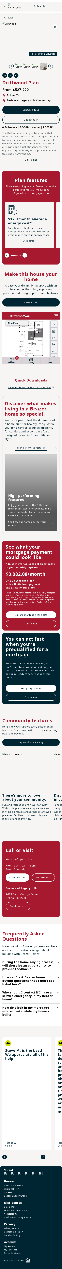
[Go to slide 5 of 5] (20, 255)
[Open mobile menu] (4, 6)
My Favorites (10, 1249)
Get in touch (31, 119)
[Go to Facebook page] (6, 1174)
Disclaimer (31, 159)
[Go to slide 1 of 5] (13, 255)
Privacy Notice (11, 1228)
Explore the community (31, 742)
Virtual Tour (31, 302)
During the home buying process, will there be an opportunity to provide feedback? (28, 965)
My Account (10, 1246)
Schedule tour (31, 109)
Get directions (18, 906)
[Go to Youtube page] (34, 1174)
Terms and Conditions (15, 1210)
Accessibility (10, 1213)
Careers (8, 1192)
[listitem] (26, 1093)
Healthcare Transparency (17, 1217)
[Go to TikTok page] (20, 1174)
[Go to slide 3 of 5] (17, 255)
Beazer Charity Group (15, 1195)
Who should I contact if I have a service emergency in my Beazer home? (27, 995)
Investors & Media (14, 1185)
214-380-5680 (43, 877)
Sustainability (11, 1188)
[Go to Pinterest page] (41, 1174)
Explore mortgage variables (31, 614)
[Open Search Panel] (34, 6)
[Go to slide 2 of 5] (16, 255)
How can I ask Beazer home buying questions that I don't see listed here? (28, 980)
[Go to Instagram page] (13, 1174)
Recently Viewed (12, 1253)
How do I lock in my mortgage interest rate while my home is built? (26, 1011)
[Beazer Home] (14, 6)
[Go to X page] (27, 1174)
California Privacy (13, 1231)
